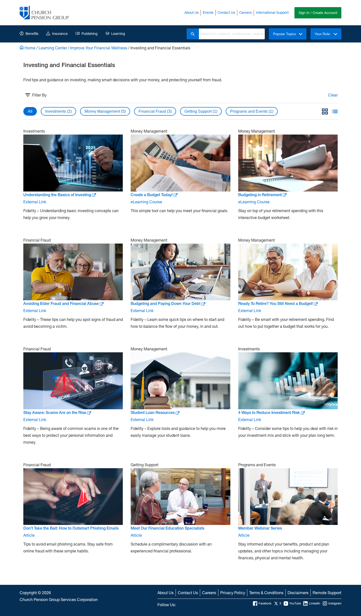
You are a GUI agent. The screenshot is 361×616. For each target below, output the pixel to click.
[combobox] (232, 33)
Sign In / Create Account (318, 13)
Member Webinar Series (260, 528)
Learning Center (53, 47)
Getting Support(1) (200, 111)
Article (29, 535)
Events (208, 12)
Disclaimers (298, 592)
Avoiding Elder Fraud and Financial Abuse (61, 303)
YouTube (295, 603)
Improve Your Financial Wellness (98, 47)
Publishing (89, 33)
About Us (191, 12)
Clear (333, 95)
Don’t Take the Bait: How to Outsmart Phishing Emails (71, 528)
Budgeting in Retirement (260, 194)
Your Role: (323, 34)
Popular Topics (285, 34)
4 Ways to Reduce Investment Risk (269, 412)
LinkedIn (314, 603)
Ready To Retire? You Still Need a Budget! (275, 303)
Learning (118, 33)
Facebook (265, 603)
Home (29, 47)
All (30, 111)
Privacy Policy (232, 592)
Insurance (60, 33)
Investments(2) (58, 111)
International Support (272, 12)
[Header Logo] (44, 12)
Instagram (334, 603)
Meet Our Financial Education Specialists (167, 528)
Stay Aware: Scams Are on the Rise (54, 412)
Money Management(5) (105, 111)
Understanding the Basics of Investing (57, 194)
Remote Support (327, 592)
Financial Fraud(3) (155, 111)
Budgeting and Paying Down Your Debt (165, 303)
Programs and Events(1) (251, 111)
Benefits (32, 33)
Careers (245, 12)
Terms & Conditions (266, 592)
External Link (34, 201)
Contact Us (226, 12)
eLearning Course (146, 201)
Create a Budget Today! (152, 194)
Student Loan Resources (153, 412)
